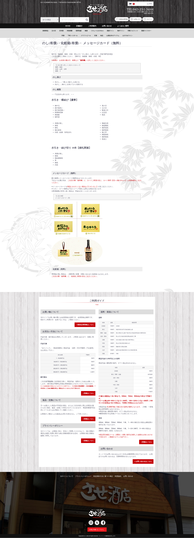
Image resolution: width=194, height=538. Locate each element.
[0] (130, 4)
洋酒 (63, 35)
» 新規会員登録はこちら (85, 325)
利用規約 (118, 476)
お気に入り (137, 19)
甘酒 (95, 35)
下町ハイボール (73, 35)
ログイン (149, 19)
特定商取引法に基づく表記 (103, 476)
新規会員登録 (123, 19)
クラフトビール (86, 35)
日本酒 (61, 31)
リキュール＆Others (97, 31)
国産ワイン (110, 31)
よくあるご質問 (123, 26)
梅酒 (86, 31)
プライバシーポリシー (83, 476)
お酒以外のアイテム (112, 35)
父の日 (54, 31)
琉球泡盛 (78, 31)
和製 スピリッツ (133, 31)
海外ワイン (120, 31)
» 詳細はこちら (88, 393)
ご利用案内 (92, 26)
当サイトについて (66, 476)
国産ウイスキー (146, 31)
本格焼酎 (69, 31)
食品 (101, 35)
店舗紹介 (79, 26)
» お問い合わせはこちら (143, 461)
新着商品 (45, 31)
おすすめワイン (127, 35)
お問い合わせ (107, 26)
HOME (67, 26)
